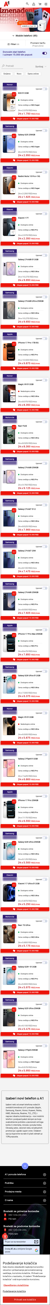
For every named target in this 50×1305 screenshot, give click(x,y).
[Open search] (27, 4)
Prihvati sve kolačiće (25, 1299)
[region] (25, 1279)
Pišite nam (13, 1234)
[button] (33, 4)
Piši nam (12, 1219)
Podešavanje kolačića (14, 1291)
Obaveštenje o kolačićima (16, 1285)
